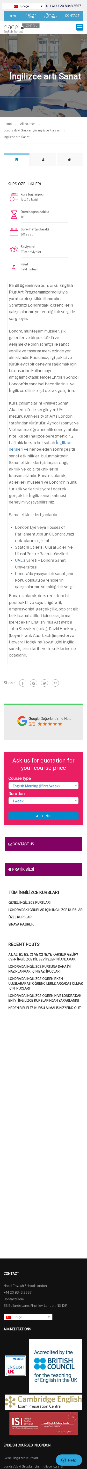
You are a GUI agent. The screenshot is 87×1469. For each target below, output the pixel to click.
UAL (19, 560)
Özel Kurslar (20, 917)
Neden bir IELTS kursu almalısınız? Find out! (44, 1008)
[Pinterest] (55, 683)
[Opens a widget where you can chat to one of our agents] (69, 1460)
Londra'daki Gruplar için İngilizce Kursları (45, 910)
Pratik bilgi (22, 869)
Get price (43, 816)
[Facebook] (22, 683)
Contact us (23, 844)
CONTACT (72, 15)
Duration (16, 793)
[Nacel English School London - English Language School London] (22, 28)
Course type (19, 778)
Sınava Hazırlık (21, 924)
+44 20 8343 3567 (67, 6)
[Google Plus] (33, 683)
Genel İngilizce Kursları (29, 902)
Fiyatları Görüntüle (50, 16)
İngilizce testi (31, 16)
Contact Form (14, 1299)
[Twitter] (44, 683)
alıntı (13, 15)
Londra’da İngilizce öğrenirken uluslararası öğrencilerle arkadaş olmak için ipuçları (45, 983)
